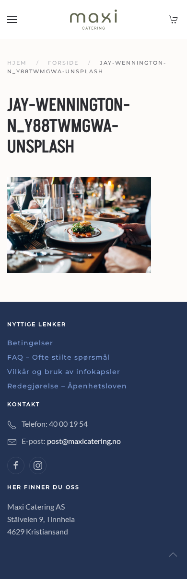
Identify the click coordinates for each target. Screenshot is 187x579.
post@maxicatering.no (84, 440)
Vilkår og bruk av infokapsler (63, 371)
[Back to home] (93, 19)
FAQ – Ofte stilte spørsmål (58, 357)
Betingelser (30, 343)
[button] (12, 19)
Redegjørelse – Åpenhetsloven (67, 386)
